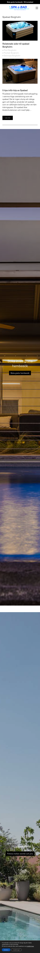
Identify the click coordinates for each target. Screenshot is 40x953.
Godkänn (6, 950)
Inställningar (16, 950)
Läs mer (7, 118)
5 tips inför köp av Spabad (15, 90)
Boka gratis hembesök (20, 373)
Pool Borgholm (10, 50)
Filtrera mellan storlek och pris (20, 853)
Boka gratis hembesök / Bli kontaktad (20, 2)
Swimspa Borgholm (12, 55)
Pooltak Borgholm (11, 52)
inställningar (30, 946)
